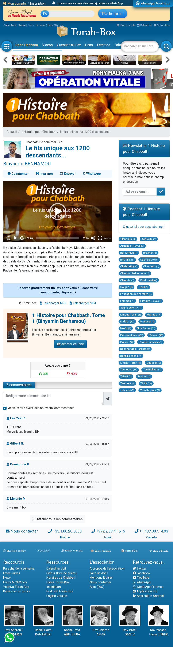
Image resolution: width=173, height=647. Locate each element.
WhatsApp (143, 582)
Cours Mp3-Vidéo (15, 582)
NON (73, 374)
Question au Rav (69, 45)
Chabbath (128, 266)
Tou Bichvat (152, 369)
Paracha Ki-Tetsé (14, 25)
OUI (45, 374)
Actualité (148, 239)
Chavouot (151, 266)
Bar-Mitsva (128, 252)
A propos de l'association (107, 568)
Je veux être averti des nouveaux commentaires (41, 408)
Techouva (128, 369)
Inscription (38, 3)
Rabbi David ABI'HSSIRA (72, 632)
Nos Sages (146, 328)
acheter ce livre (72, 344)
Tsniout (144, 376)
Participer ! (113, 13)
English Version (56, 596)
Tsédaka (127, 383)
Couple (126, 287)
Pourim (126, 342)
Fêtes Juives (11, 573)
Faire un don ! (99, 573)
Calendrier (145, 25)
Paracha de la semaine (18, 568)
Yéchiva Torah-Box (16, 587)
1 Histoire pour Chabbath (38, 132)
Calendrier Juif (56, 568)
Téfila (146, 383)
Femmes (103, 45)
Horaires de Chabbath (61, 577)
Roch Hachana (26, 45)
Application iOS (146, 591)
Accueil (12, 132)
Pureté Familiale (150, 342)
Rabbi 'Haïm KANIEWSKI (43, 632)
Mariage (154, 314)
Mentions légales (101, 577)
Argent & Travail (132, 245)
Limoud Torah (130, 314)
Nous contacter (24, 531)
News (7, 577)
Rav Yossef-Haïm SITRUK (158, 632)
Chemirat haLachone (134, 273)
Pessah (156, 335)
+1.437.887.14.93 (153, 531)
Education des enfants (136, 294)
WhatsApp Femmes (149, 587)
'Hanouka (127, 239)
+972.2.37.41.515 (110, 531)
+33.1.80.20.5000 (67, 531)
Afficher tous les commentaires (59, 519)
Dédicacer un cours (16, 591)
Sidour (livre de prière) (61, 573)
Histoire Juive (150, 300)
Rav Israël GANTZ (129, 632)
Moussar (147, 321)
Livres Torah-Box (57, 582)
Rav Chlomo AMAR (101, 632)
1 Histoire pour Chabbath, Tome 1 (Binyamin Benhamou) (68, 318)
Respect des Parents (135, 348)
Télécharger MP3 (54, 303)
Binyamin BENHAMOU (27, 163)
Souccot (154, 362)
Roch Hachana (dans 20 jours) (46, 25)
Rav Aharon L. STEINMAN (14, 632)
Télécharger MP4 (84, 303)
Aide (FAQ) (97, 587)
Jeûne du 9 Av (131, 307)
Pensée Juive (131, 335)
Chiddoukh (148, 280)
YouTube (142, 577)
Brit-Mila (127, 259)
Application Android (150, 596)
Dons (89, 45)
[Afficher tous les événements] (53, 3)
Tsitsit (126, 376)
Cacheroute (149, 259)
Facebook (143, 573)
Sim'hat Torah (130, 362)
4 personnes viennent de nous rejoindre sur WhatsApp (90, 3)
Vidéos (47, 45)
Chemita (127, 280)
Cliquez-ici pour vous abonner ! (144, 227)
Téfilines (127, 390)
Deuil (143, 287)
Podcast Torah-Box (59, 591)
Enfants (120, 45)
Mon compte (16, 3)
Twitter (141, 568)
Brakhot (150, 252)
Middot (127, 321)
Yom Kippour (150, 390)
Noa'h (125, 328)
